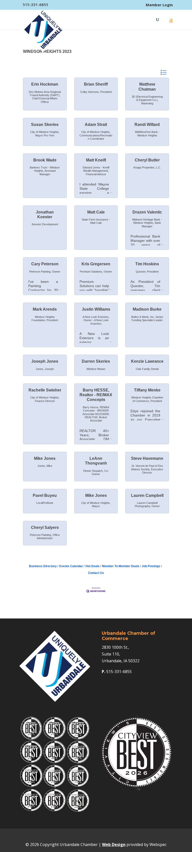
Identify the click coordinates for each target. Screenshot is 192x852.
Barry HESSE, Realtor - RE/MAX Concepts (96, 395)
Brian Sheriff (96, 84)
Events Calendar (71, 566)
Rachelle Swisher (44, 390)
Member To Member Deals (120, 566)
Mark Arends (45, 309)
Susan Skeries (44, 124)
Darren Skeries (96, 361)
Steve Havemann (147, 458)
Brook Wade (44, 160)
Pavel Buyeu (45, 495)
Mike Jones (45, 458)
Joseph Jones (44, 361)
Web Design (114, 844)
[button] (163, 73)
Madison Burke (147, 309)
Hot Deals (93, 566)
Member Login (159, 5)
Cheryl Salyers (45, 527)
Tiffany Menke (147, 390)
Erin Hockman (44, 84)
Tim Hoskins (147, 264)
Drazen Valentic (147, 212)
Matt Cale (96, 212)
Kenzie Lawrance (147, 361)
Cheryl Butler (147, 160)
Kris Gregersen (96, 264)
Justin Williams (96, 309)
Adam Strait (96, 124)
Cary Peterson (44, 264)
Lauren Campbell (147, 495)
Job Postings (151, 566)
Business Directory (43, 566)
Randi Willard (147, 124)
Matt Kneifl (96, 160)
